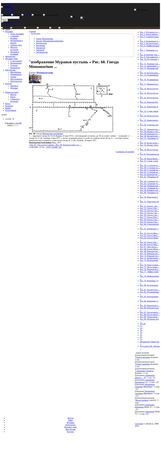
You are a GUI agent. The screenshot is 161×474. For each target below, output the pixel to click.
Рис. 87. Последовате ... (150, 312)
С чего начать (16, 61)
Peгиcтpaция (10, 110)
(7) (141, 339)
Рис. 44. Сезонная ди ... (150, 181)
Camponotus (149, 411)
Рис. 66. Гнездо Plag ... (149, 245)
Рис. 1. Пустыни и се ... (150, 32)
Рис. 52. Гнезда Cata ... (149, 206)
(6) (141, 337)
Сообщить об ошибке (125, 152)
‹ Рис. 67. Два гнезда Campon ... (42, 145)
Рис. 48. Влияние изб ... (150, 190)
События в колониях (14, 100)
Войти (8, 108)
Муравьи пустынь (44, 73)
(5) (141, 335)
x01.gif (143, 324)
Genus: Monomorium (44, 39)
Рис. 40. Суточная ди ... (150, 170)
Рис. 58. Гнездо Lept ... (149, 220)
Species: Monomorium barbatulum (49, 41)
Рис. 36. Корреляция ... (149, 159)
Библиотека (10, 56)
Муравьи (9, 32)
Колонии (9, 106)
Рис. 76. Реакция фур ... (150, 269)
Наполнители (16, 81)
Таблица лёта (16, 45)
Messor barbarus (141, 400)
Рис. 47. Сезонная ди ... (150, 188)
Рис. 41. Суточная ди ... (150, 172)
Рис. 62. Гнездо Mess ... (149, 233)
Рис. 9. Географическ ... (150, 57)
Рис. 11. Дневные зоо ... (150, 64)
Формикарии (16, 63)
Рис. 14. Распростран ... (150, 73)
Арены (13, 77)
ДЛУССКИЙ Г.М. (54, 147)
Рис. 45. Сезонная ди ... (150, 184)
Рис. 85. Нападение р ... (150, 306)
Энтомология (42, 52)
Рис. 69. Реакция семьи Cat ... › (69, 145)
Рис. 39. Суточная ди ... (150, 168)
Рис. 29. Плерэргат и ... (150, 134)
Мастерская (10, 70)
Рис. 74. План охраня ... (150, 265)
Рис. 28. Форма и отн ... (150, 132)
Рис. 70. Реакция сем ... (150, 254)
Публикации (41, 43)
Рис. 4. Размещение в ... (150, 41)
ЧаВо (7, 29)
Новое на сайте (11, 92)
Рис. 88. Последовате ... (150, 315)
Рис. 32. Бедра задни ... (149, 143)
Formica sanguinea (142, 357)
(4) (141, 333)
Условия (13, 65)
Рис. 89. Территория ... (149, 317)
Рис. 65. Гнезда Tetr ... (149, 242)
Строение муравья (14, 37)
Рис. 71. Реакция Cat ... (149, 256)
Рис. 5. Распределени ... (150, 43)
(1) (141, 326)
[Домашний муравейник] (27, 15)
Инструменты (16, 79)
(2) (141, 328)
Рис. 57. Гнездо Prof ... (149, 217)
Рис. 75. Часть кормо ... (149, 267)
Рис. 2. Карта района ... (150, 34)
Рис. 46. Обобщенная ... (150, 186)
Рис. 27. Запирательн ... (150, 129)
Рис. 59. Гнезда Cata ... (149, 222)
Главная (32, 31)
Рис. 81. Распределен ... (150, 290)
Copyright (139, 424)
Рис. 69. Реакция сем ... (150, 251)
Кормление (15, 68)
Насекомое (40, 45)
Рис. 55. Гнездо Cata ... (149, 213)
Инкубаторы (15, 72)
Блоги (12, 97)
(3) (141, 330)
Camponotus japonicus (144, 371)
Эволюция (40, 48)
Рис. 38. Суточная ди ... (150, 165)
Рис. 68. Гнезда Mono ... (150, 249)
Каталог (8, 83)
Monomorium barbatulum (52, 134)
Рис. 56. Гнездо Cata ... (149, 215)
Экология (40, 50)
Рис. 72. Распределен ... (150, 258)
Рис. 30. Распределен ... (150, 136)
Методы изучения (14, 48)
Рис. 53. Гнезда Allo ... (149, 208)
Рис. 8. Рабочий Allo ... (149, 55)
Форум (9, 4)
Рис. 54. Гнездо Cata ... (149, 211)
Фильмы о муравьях (14, 53)
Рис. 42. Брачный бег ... (150, 174)
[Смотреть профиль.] (35, 82)
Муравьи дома (11, 59)
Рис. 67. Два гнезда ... (149, 247)
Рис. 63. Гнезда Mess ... (149, 235)
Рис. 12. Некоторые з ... (150, 66)
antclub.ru (14, 86)
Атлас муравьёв (17, 34)
